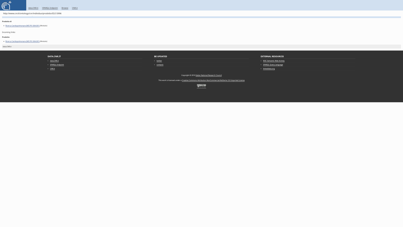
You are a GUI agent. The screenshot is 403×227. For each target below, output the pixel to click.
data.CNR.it (33, 8)
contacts (160, 64)
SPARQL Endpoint (50, 8)
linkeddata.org (269, 68)
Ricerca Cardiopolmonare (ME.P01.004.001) (22, 25)
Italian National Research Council (209, 75)
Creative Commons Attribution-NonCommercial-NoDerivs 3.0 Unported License (213, 80)
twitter (159, 61)
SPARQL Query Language (273, 64)
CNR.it (75, 8)
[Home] (13, 5)
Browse (65, 8)
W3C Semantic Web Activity (274, 61)
